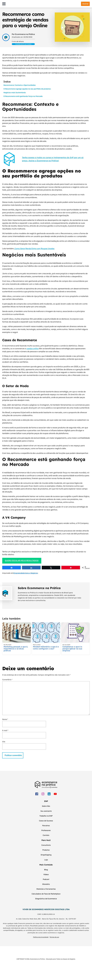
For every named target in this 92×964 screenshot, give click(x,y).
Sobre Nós (46, 806)
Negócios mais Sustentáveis (14, 93)
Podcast (46, 879)
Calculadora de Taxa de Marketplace (46, 894)
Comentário (7, 680)
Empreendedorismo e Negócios (26, 573)
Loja (46, 860)
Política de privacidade (40, 937)
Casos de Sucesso (46, 821)
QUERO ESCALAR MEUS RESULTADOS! (22, 560)
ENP (46, 801)
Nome (5, 719)
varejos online (32, 348)
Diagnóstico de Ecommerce (46, 899)
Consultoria (46, 845)
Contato (46, 835)
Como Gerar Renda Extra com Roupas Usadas (34, 248)
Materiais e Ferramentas (46, 889)
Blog (46, 870)
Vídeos (46, 874)
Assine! (85, 4)
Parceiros (46, 826)
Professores (46, 830)
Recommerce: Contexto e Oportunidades (19, 85)
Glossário (46, 884)
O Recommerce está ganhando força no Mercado (23, 96)
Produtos (46, 850)
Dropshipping (46, 855)
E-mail (5, 730)
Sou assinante (46, 811)
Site (3, 742)
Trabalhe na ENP (46, 816)
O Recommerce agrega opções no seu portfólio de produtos (27, 89)
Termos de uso (54, 937)
